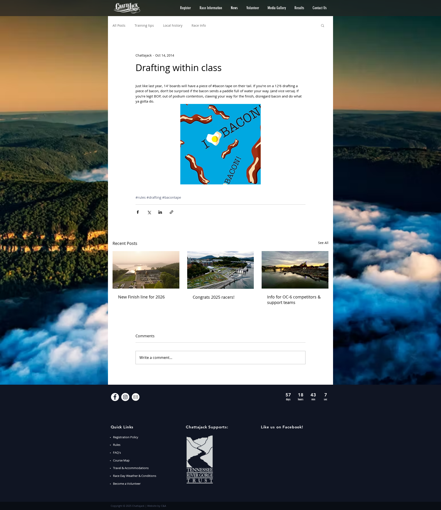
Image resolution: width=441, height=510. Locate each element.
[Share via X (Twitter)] (149, 212)
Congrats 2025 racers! (214, 297)
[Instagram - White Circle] (125, 397)
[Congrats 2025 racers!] (220, 270)
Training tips (144, 25)
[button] (185, 8)
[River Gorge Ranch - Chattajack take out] (146, 270)
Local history (172, 25)
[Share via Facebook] (138, 212)
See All (323, 243)
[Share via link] (171, 212)
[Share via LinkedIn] (160, 212)
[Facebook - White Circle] (115, 397)
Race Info (199, 25)
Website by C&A (156, 505)
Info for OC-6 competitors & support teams (294, 299)
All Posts (119, 25)
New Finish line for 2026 (141, 297)
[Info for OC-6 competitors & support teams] (295, 270)
